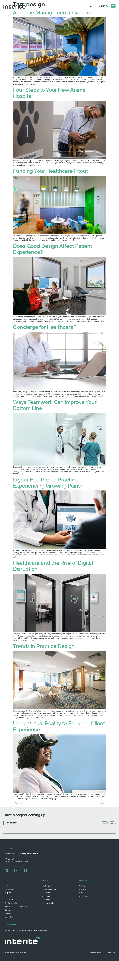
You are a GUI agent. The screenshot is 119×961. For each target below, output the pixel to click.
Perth (81, 893)
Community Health (49, 889)
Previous (17, 803)
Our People (9, 899)
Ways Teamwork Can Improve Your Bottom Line (54, 404)
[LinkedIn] (7, 870)
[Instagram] (16, 870)
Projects (8, 893)
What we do (9, 889)
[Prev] (104, 823)
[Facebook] (26, 870)
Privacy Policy (111, 952)
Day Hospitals (47, 886)
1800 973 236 (11, 854)
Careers (8, 910)
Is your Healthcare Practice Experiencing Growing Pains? (48, 482)
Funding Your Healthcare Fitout (50, 170)
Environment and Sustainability (16, 906)
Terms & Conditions (95, 952)
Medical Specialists (49, 903)
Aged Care (46, 896)
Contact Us (9, 917)
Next (103, 803)
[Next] (112, 823)
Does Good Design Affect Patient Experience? (52, 248)
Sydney (82, 886)
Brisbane (82, 889)
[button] (91, 6)
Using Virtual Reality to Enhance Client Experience (59, 726)
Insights (8, 913)
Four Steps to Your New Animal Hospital (50, 92)
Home (7, 886)
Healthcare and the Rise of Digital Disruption (53, 565)
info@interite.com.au (29, 854)
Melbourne (83, 896)
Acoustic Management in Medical (53, 12)
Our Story (8, 896)
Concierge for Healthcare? (44, 326)
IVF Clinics (46, 893)
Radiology (45, 899)
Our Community (11, 903)
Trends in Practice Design (44, 646)
